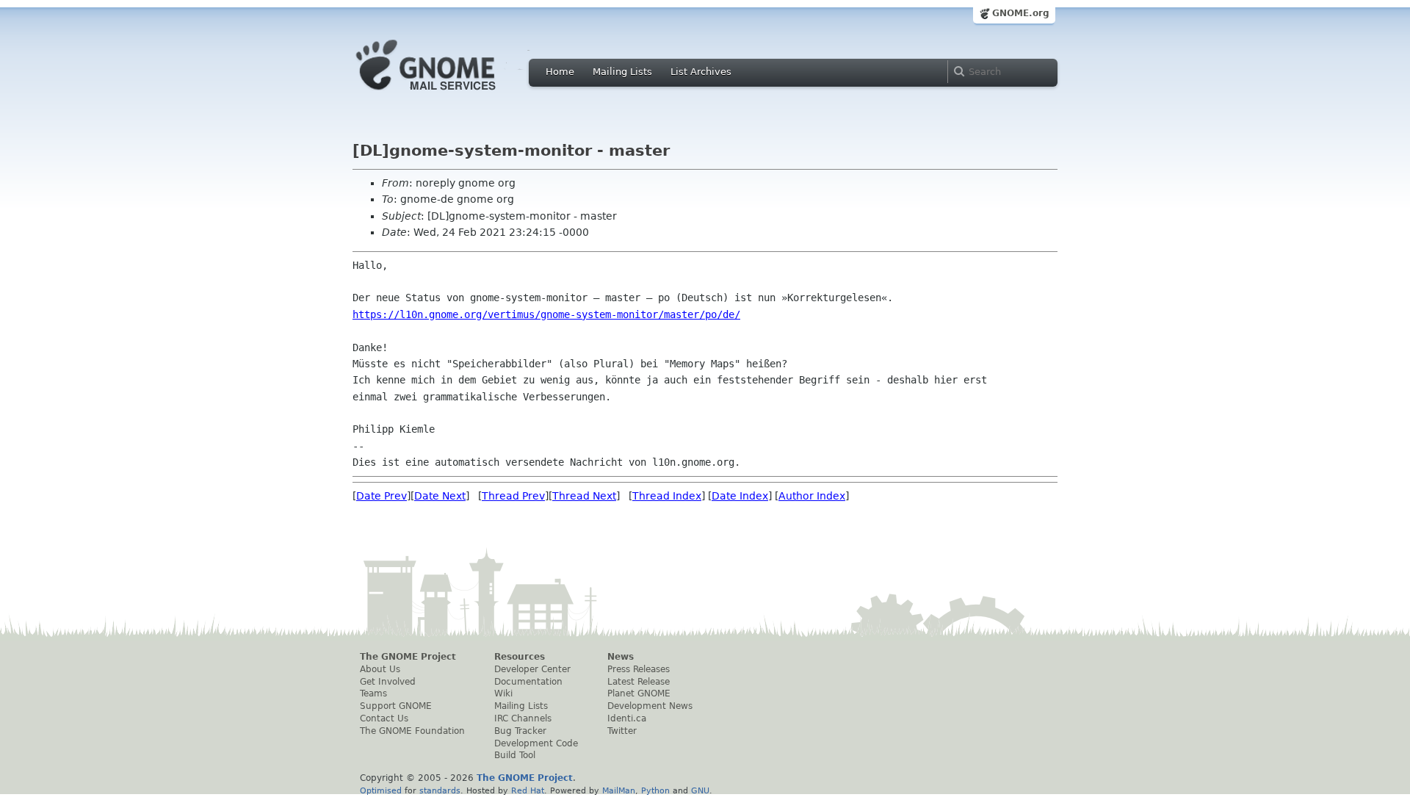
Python (655, 790)
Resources (519, 657)
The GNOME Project (408, 657)
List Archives (700, 71)
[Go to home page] (448, 94)
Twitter (622, 731)
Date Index (740, 496)
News (620, 657)
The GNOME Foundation (412, 731)
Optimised (381, 790)
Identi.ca (626, 718)
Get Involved (388, 682)
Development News (650, 706)
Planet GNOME (638, 693)
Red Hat (527, 790)
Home (560, 71)
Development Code (536, 743)
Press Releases (638, 669)
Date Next (440, 496)
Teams (373, 693)
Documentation (528, 682)
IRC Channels (523, 718)
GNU (700, 790)
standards (439, 790)
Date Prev (381, 496)
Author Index (811, 496)
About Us (380, 669)
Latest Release (638, 682)
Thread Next (584, 496)
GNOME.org (1020, 13)
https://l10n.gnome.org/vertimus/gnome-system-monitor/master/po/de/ (546, 314)
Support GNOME (396, 706)
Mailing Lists (622, 71)
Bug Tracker (520, 731)
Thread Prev (513, 496)
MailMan (618, 790)
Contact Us (384, 718)
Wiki (503, 693)
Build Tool (514, 755)
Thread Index (666, 496)
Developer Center (532, 669)
